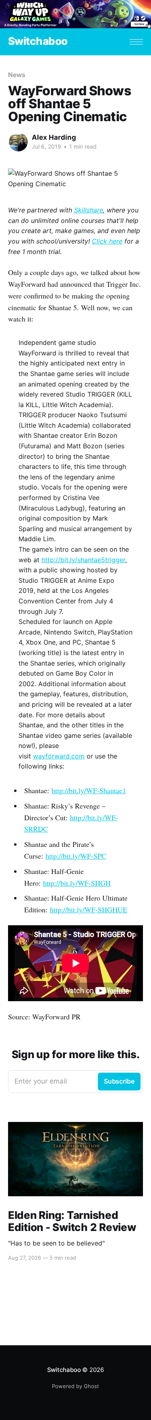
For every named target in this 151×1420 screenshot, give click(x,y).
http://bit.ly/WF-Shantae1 (89, 790)
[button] (136, 41)
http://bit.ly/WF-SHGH (77, 883)
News (16, 75)
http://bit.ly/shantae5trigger (83, 560)
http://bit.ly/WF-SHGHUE (88, 909)
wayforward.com (59, 756)
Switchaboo (38, 41)
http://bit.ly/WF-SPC (76, 856)
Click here (107, 241)
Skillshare (88, 210)
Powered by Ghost (75, 1386)
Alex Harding (54, 137)
